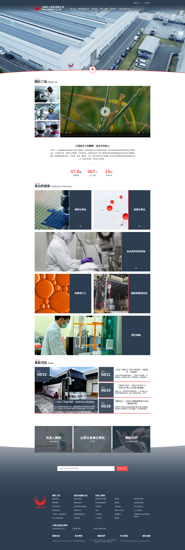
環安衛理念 (56, 506)
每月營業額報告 (100, 502)
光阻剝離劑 (82, 213)
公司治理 (98, 518)
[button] (89, 163)
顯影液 (44, 213)
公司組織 (98, 514)
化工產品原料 (103, 221)
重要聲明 (55, 502)
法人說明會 (138, 510)
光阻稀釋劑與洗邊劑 (44, 221)
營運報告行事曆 (100, 499)
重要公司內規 (119, 510)
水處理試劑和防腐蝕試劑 (140, 213)
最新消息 (94, 9)
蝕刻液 (63, 213)
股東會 (117, 518)
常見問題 (124, 536)
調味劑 (92, 255)
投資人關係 (104, 9)
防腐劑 (122, 213)
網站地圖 (146, 536)
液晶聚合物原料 (103, 213)
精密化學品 (78, 499)
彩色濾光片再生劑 (63, 221)
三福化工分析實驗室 (59, 514)
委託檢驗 (77, 518)
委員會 (117, 502)
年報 (96, 510)
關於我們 (55, 499)
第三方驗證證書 (57, 518)
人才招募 (146, 3)
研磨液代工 (78, 510)
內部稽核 (118, 506)
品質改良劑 (54, 263)
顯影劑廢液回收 (79, 514)
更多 (61, 227)
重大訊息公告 (138, 506)
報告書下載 (77, 528)
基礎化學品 (78, 502)
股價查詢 (118, 514)
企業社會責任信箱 (99, 528)
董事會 (117, 499)
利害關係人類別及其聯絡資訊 (141, 515)
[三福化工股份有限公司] (49, 8)
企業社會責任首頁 (124, 9)
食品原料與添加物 (80, 506)
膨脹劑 (131, 263)
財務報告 (98, 506)
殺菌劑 (54, 255)
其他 (82, 221)
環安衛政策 (56, 510)
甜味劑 (92, 263)
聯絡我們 (101, 536)
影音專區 (113, 9)
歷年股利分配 (138, 499)
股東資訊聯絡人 (139, 502)
